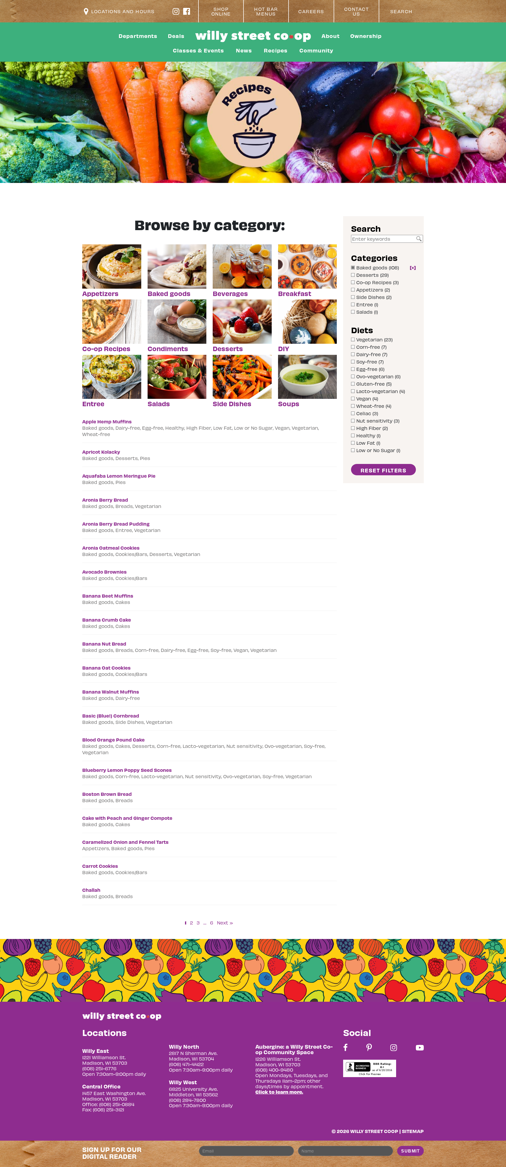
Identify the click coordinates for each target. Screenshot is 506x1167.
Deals (176, 35)
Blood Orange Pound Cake (113, 740)
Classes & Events (198, 50)
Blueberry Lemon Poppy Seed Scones (127, 770)
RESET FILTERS (384, 470)
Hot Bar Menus (266, 11)
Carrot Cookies (100, 866)
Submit (410, 1151)
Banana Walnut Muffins (110, 692)
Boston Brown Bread (107, 794)
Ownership (366, 35)
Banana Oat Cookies (106, 668)
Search (401, 11)
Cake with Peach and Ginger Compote (127, 818)
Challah (91, 890)
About (331, 35)
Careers (311, 11)
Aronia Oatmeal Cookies (111, 548)
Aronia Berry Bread (105, 500)
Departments (138, 35)
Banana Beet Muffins (107, 596)
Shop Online (221, 11)
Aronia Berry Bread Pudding (116, 524)
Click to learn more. (279, 1092)
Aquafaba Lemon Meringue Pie (118, 476)
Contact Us (356, 11)
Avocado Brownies (104, 572)
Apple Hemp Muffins (107, 421)
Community (316, 50)
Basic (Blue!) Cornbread (110, 716)
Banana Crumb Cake (106, 620)
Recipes (276, 50)
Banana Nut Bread (104, 644)
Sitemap (413, 1131)
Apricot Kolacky (101, 452)
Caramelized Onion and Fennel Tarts (125, 842)
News (244, 50)
